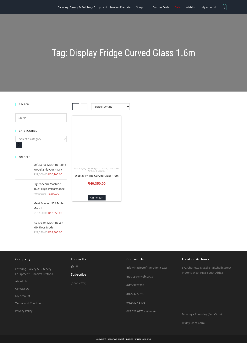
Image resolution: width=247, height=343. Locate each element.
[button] (107, 120)
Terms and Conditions (29, 303)
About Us (21, 281)
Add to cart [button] (96, 197)
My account (22, 296)
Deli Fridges (79, 168)
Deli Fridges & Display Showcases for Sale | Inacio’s (103, 169)
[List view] (84, 106)
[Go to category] (18, 145)
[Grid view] (75, 106)
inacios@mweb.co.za (139, 276)
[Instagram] (77, 266)
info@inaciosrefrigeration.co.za (146, 267)
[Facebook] (72, 266)
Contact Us (22, 288)
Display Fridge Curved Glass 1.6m (96, 175)
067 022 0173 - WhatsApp (142, 311)
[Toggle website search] (234, 7)
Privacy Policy (23, 311)
